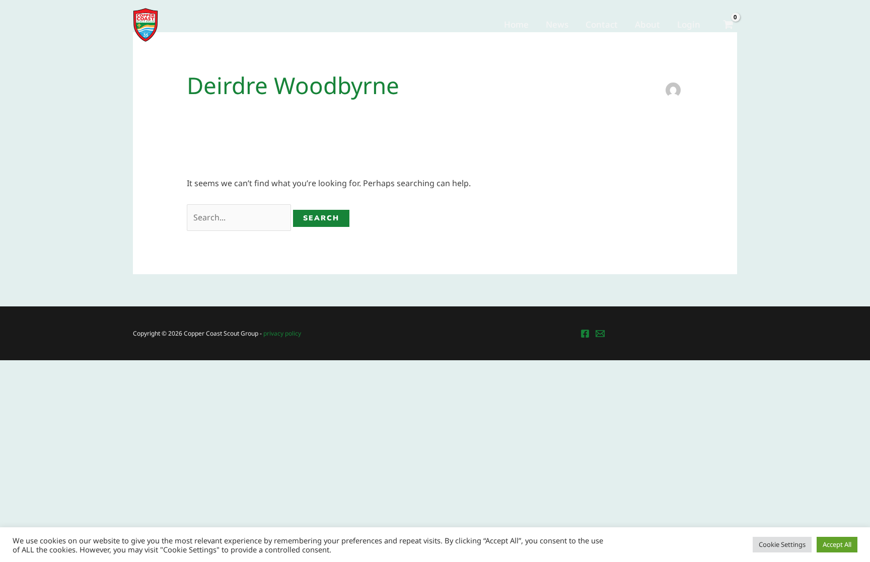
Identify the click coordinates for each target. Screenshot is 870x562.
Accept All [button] (837, 544)
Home (516, 24)
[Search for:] (240, 217)
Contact (602, 24)
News (557, 24)
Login (688, 24)
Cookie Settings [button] (782, 544)
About (647, 24)
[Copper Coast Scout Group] (145, 24)
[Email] (600, 333)
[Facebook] (585, 333)
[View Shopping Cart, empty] (728, 25)
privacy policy (282, 333)
